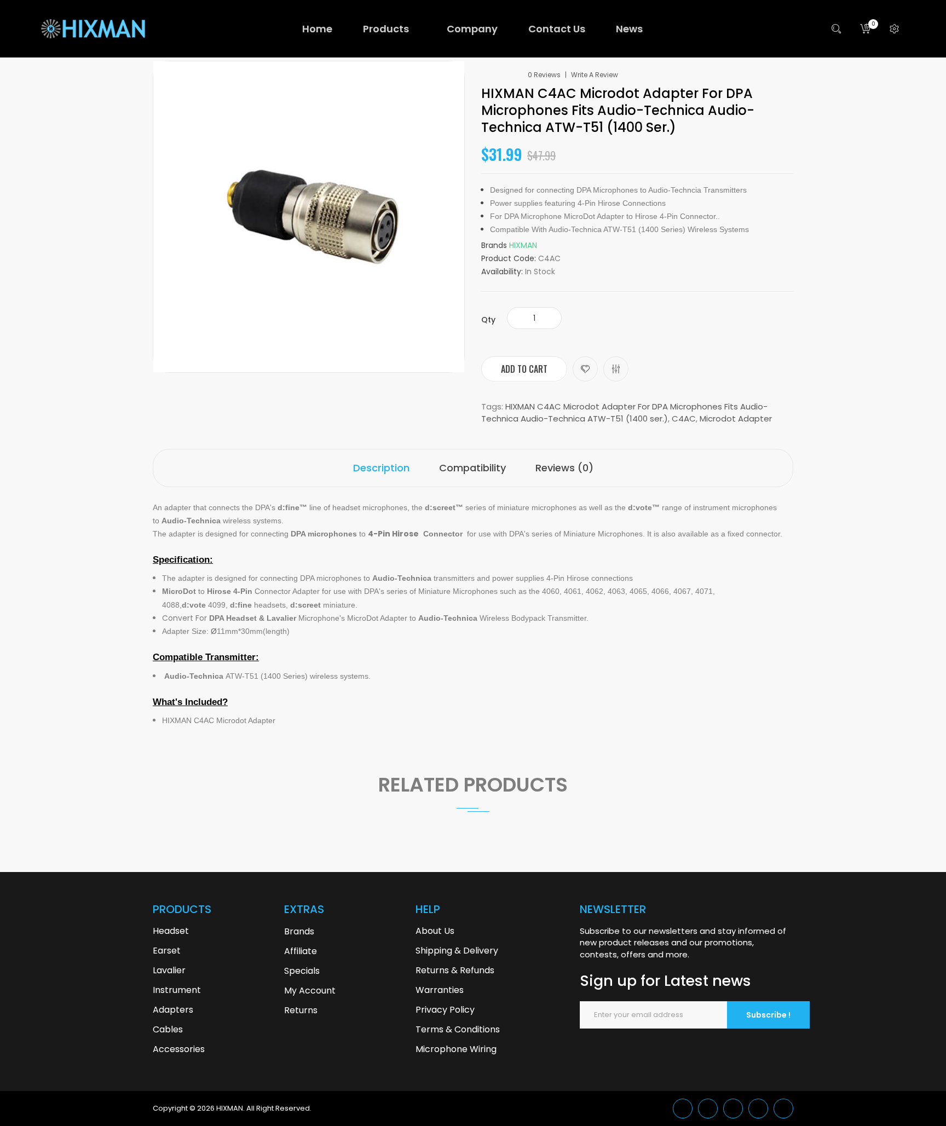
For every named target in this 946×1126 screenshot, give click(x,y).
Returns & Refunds (455, 970)
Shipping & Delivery (457, 950)
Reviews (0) (564, 468)
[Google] (708, 1108)
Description (381, 468)
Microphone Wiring (456, 1049)
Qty (488, 319)
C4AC (684, 418)
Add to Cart (524, 369)
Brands (299, 931)
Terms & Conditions (458, 1029)
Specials (302, 971)
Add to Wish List (585, 369)
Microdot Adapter (736, 418)
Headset (171, 931)
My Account (310, 990)
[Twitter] (683, 1108)
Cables (168, 1029)
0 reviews (544, 75)
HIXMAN (523, 245)
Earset (167, 950)
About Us (435, 931)
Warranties (440, 990)
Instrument (177, 990)
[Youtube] (758, 1108)
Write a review (594, 75)
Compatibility (472, 468)
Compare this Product (615, 369)
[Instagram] (783, 1108)
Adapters (173, 1009)
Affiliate (300, 951)
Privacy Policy (445, 1009)
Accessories (179, 1049)
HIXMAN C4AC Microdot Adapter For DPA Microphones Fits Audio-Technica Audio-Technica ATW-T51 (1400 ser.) (624, 412)
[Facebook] (733, 1108)
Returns (301, 1010)
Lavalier (169, 970)
